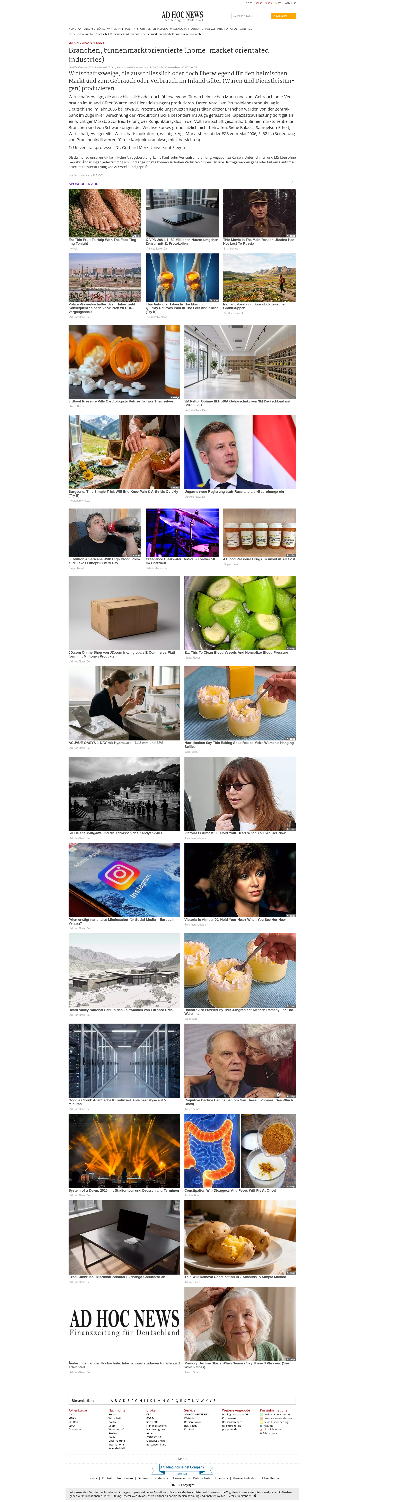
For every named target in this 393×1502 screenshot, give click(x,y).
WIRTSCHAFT (115, 29)
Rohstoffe (152, 1422)
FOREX (150, 1418)
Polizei (112, 1437)
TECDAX (73, 1422)
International (116, 1444)
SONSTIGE (245, 29)
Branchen (74, 42)
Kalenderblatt (116, 1448)
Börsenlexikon (119, 34)
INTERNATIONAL (227, 29)
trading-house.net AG (235, 1414)
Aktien (150, 1433)
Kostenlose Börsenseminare (232, 1420)
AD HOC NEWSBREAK (197, 1414)
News (93, 1478)
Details (231, 1496)
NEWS (72, 29)
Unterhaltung (116, 1440)
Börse (111, 1414)
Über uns (221, 1478)
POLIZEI (210, 29)
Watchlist (189, 1418)
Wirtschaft (114, 1418)
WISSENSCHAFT (179, 29)
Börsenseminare (156, 1444)
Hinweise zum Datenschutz (191, 1478)
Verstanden (244, 1496)
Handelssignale (155, 1429)
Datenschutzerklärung (153, 1478)
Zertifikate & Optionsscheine (155, 1438)
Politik (112, 1422)
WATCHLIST (290, 3)
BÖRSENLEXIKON (263, 3)
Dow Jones (75, 1429)
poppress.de (229, 1429)
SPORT (141, 29)
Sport (111, 1425)
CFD (148, 1414)
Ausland (113, 1433)
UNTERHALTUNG (157, 29)
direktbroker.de (231, 1425)
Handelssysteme (156, 1425)
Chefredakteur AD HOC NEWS (180, 67)
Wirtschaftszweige (93, 42)
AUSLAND (197, 29)
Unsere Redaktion (245, 1478)
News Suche (281, 15)
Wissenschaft (116, 1429)
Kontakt (189, 1429)
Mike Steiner (270, 1478)
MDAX (72, 1418)
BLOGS (249, 3)
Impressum (125, 1478)
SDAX (72, 1425)
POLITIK (130, 29)
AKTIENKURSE (86, 29)
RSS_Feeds (190, 1425)
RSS (279, 3)
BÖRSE (101, 29)
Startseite (102, 34)
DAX (71, 1414)
